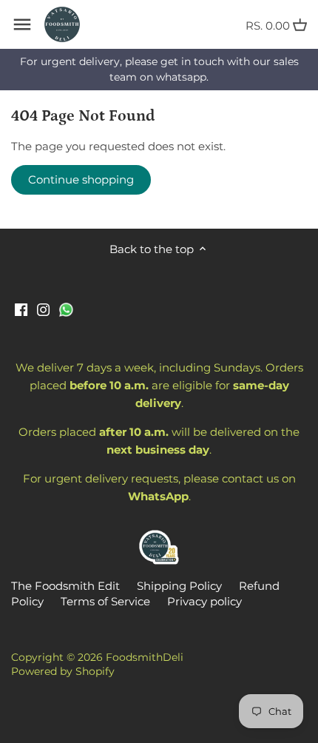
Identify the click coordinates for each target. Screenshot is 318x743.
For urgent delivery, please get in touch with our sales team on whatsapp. (159, 69)
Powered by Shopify (63, 671)
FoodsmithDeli (144, 657)
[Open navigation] (22, 24)
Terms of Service (105, 601)
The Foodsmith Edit (65, 586)
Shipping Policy (179, 586)
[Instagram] (43, 308)
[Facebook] (21, 308)
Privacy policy (204, 601)
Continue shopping (81, 179)
